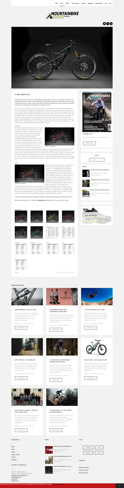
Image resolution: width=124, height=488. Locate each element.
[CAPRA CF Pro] (37, 216)
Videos (67, 3)
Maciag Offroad (83, 472)
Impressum (14, 479)
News (61, 3)
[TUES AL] (37, 232)
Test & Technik (75, 3)
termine (88, 452)
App (110, 3)
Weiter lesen (89, 143)
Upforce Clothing (83, 470)
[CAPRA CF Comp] (52, 216)
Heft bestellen (98, 3)
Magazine (90, 3)
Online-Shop (41, 200)
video (98, 452)
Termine (83, 3)
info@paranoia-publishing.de (19, 475)
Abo (106, 3)
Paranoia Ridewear (84, 467)
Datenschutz (14, 480)
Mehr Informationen (58, 484)
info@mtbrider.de (16, 477)
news (99, 447)
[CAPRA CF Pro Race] (21, 216)
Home (56, 3)
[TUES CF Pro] (68, 216)
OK (120, 485)
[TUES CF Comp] (21, 232)
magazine (88, 447)
